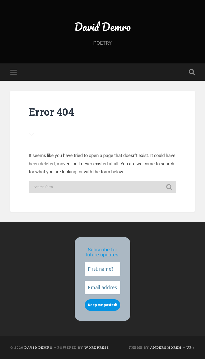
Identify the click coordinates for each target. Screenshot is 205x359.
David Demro (102, 26)
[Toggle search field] (192, 72)
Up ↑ (190, 347)
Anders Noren (166, 347)
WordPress (96, 347)
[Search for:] (102, 187)
